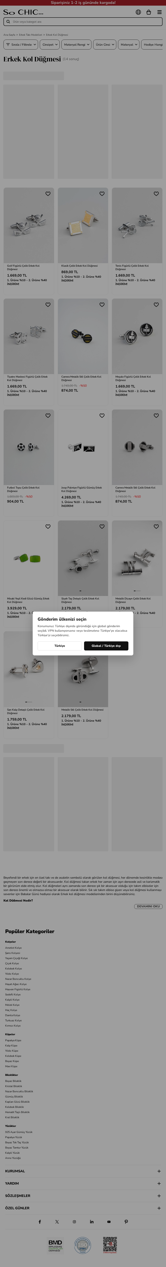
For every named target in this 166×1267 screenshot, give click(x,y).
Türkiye (59, 646)
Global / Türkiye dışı (106, 646)
